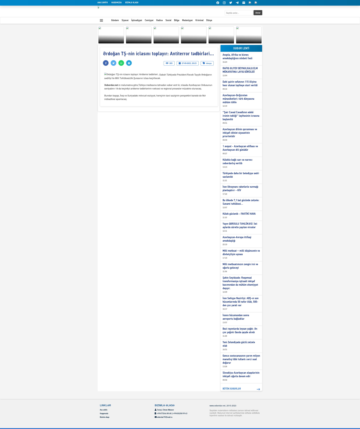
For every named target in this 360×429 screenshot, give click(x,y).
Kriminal (199, 20)
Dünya (209, 20)
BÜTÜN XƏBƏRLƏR (232, 389)
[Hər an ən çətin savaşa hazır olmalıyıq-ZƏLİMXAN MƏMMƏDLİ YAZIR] (193, 34)
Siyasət (125, 20)
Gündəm (115, 20)
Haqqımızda (116, 3)
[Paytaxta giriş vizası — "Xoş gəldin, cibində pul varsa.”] (166, 34)
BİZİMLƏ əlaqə (131, 3)
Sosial (168, 20)
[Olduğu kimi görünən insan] (138, 34)
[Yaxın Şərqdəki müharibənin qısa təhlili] (111, 34)
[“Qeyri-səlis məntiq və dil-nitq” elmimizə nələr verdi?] (221, 34)
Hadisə (159, 20)
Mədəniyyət (187, 20)
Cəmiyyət (149, 20)
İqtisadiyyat (136, 20)
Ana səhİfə (102, 3)
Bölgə (176, 20)
